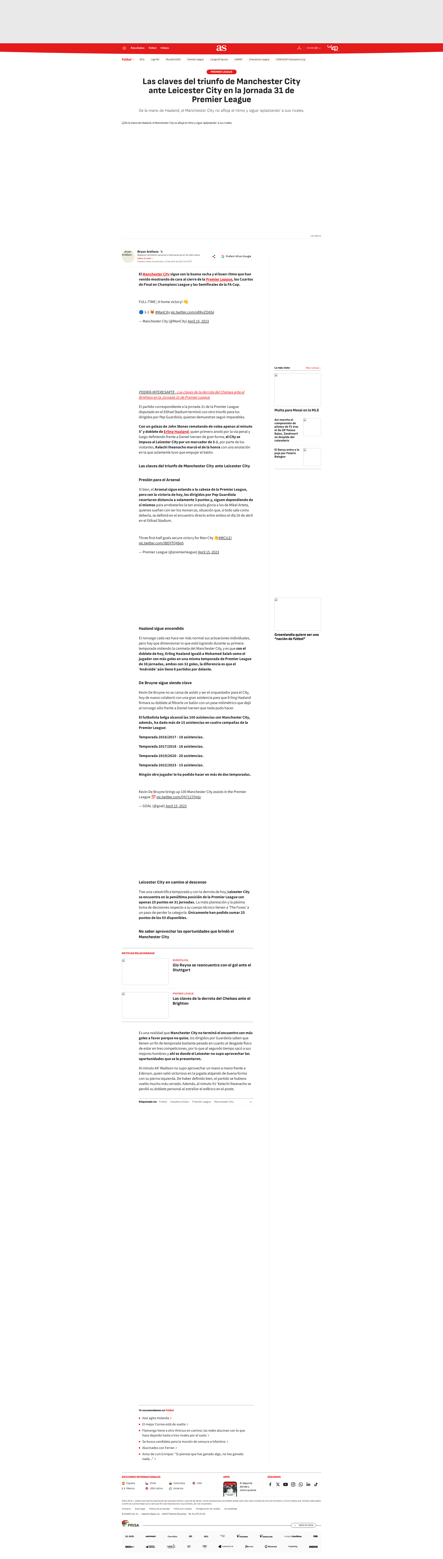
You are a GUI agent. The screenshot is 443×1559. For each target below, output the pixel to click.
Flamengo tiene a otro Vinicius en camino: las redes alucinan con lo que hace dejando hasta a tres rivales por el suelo (193, 1433)
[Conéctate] (299, 48)
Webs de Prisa (306, 1525)
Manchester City (224, 1101)
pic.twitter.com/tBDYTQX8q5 (161, 543)
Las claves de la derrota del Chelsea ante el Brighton (211, 1001)
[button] (213, 256)
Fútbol (152, 48)
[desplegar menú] (124, 48)
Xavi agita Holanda (155, 1418)
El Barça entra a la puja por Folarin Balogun (286, 453)
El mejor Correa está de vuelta (164, 1424)
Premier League (195, 59)
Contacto (126, 1508)
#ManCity (162, 312)
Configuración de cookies (208, 1508)
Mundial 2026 (173, 59)
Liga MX (155, 59)
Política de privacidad (159, 1508)
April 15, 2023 (198, 321)
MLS (142, 59)
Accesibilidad (230, 1508)
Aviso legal (140, 1508)
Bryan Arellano (148, 252)
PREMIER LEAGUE (221, 72)
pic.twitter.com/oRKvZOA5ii (192, 312)
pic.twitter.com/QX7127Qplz (178, 797)
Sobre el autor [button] (144, 258)
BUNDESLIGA (180, 960)
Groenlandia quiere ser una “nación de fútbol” (296, 636)
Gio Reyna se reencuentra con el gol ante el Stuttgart (212, 967)
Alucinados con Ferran (158, 1447)
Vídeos (165, 48)
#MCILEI (225, 538)
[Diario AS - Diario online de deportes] (221, 48)
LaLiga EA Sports (219, 59)
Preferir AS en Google (238, 256)
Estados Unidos (179, 1101)
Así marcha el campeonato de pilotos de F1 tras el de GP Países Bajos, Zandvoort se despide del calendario (286, 430)
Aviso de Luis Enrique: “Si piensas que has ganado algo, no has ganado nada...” (192, 1456)
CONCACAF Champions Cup (290, 59)
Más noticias (312, 367)
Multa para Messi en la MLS (296, 410)
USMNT (238, 59)
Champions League (259, 59)
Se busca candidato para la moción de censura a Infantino (184, 1441)
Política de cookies (183, 1508)
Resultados (137, 48)
